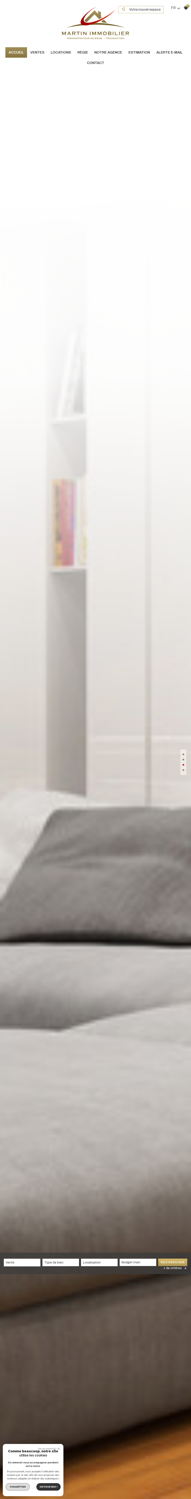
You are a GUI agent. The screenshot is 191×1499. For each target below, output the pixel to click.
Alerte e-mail (169, 52)
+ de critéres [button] (174, 1268)
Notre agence (108, 52)
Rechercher (173, 1262)
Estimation (139, 52)
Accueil (16, 52)
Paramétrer (18, 1486)
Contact (95, 63)
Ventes (37, 52)
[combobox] (22, 1262)
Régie (82, 52)
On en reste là (47, 1448)
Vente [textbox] (10, 1262)
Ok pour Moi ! (48, 1486)
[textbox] (60, 1262)
